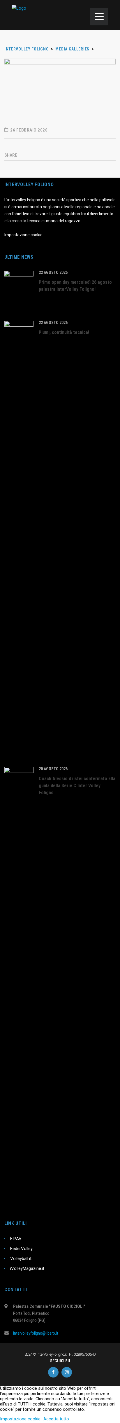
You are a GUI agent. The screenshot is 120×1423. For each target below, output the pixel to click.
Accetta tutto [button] (56, 1419)
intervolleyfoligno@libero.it (35, 1333)
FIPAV (16, 1238)
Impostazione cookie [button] (20, 1419)
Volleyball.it (20, 1258)
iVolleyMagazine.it (27, 1268)
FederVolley (21, 1248)
